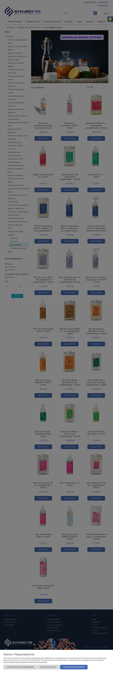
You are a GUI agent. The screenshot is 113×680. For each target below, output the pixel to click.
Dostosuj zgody (48, 667)
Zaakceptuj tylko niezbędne (20, 667)
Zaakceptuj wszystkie (73, 667)
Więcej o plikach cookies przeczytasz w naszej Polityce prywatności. (25, 662)
